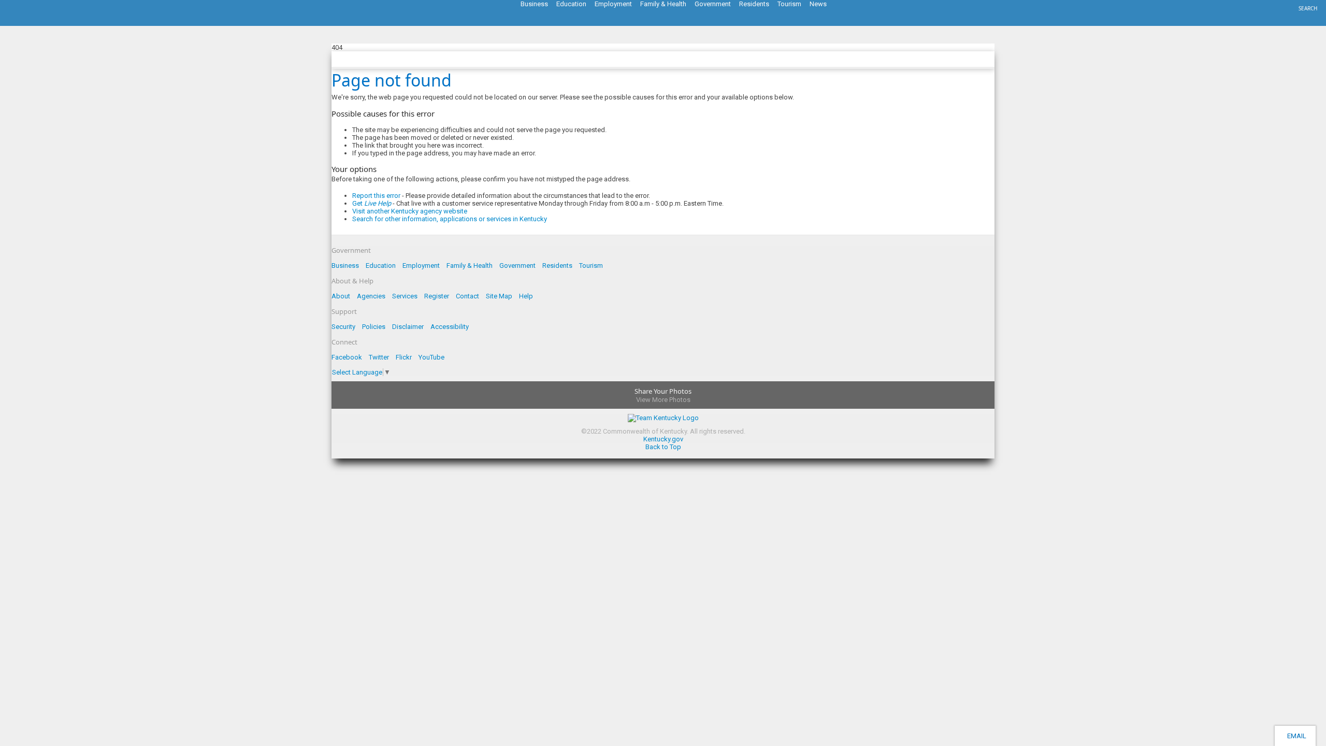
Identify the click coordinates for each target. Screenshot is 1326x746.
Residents (557, 265)
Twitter (379, 357)
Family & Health (469, 265)
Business (345, 265)
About (341, 296)
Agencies (371, 296)
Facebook (347, 357)
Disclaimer (408, 327)
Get (371, 203)
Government (517, 265)
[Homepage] (49, 23)
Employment (421, 265)
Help (526, 296)
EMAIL (1295, 736)
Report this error (376, 195)
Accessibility (449, 327)
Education (381, 265)
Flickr (404, 357)
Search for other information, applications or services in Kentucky (449, 219)
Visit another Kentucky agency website (409, 211)
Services (404, 296)
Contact (467, 296)
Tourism (591, 265)
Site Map (499, 296)
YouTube (431, 357)
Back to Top (663, 447)
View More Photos (663, 400)
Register (436, 296)
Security (343, 327)
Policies (373, 327)
